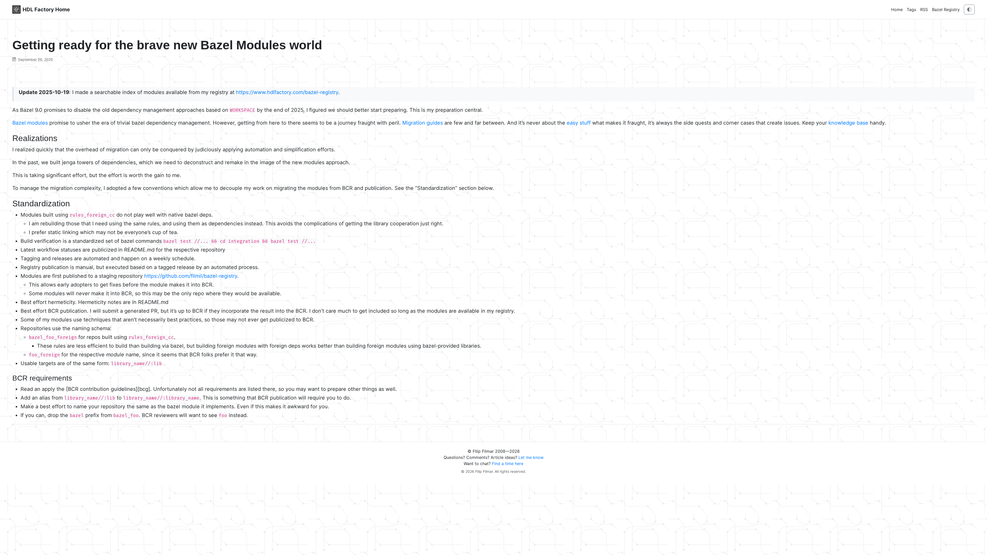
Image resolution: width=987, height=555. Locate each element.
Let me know (531, 457)
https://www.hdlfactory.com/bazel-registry (287, 92)
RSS (924, 9)
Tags (911, 9)
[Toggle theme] (969, 9)
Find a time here (507, 463)
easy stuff (579, 123)
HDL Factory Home (46, 9)
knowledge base (848, 123)
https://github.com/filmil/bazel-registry (190, 276)
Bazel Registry (946, 9)
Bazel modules (30, 123)
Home (897, 9)
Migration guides (422, 123)
